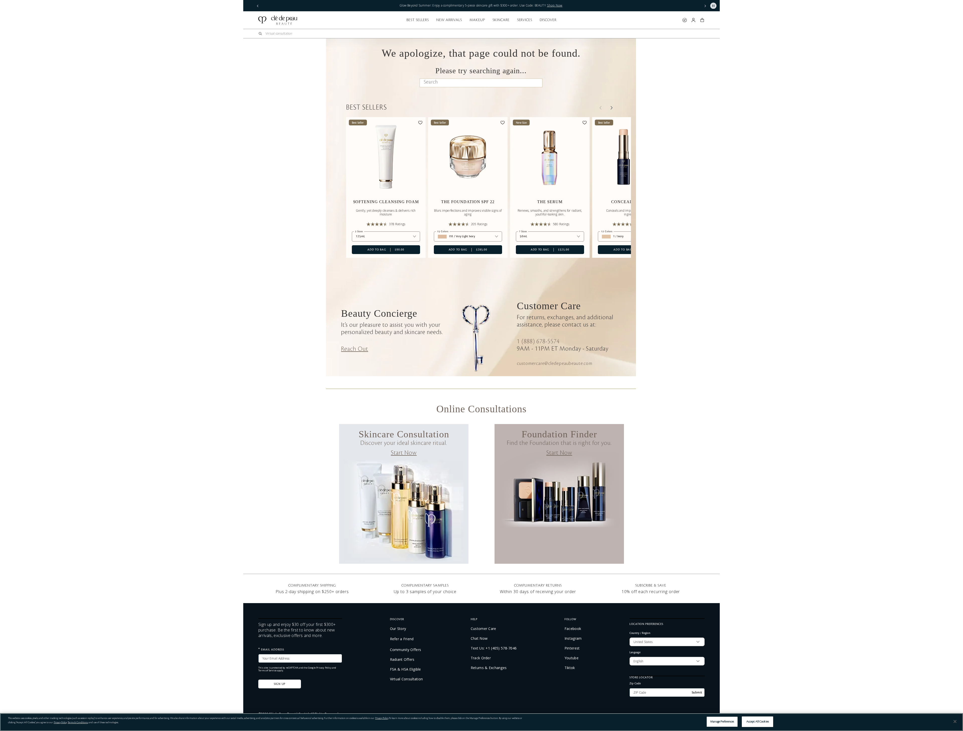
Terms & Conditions (78, 722)
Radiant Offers (402, 659)
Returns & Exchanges (489, 668)
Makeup (477, 20)
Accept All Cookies (757, 721)
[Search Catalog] (260, 34)
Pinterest (572, 648)
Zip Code (635, 683)
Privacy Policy (324, 667)
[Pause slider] (713, 6)
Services (524, 20)
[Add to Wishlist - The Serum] (585, 123)
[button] (257, 6)
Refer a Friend (402, 638)
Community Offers (405, 649)
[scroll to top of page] (953, 709)
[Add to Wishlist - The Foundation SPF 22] (503, 123)
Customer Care (483, 628)
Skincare (501, 20)
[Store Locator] (684, 20)
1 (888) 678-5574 (538, 341)
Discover (548, 20)
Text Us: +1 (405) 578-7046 (494, 648)
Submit (697, 692)
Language (634, 652)
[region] (481, 722)
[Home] (277, 20)
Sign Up (279, 684)
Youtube (572, 658)
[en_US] (534, 83)
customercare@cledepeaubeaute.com (554, 363)
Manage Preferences (722, 721)
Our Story (398, 628)
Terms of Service (267, 670)
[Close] (954, 721)
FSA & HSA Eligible (405, 669)
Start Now (404, 453)
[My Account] (693, 20)
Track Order (481, 658)
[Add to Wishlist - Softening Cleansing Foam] (420, 123)
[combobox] (481, 33)
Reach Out (354, 349)
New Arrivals (449, 20)
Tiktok (570, 668)
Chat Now (479, 638)
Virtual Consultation (406, 679)
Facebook (573, 628)
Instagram (573, 638)
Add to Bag (378, 249)
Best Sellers (418, 20)
